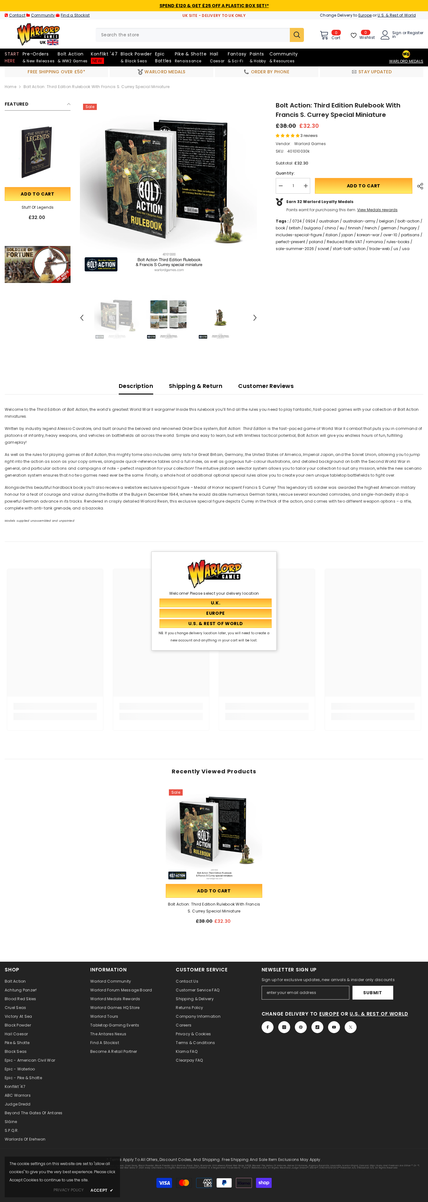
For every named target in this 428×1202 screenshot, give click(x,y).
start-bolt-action (349, 248)
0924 (310, 221)
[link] (37, 264)
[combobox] (193, 35)
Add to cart (38, 194)
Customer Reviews (266, 386)
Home (10, 86)
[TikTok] (317, 1027)
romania (374, 241)
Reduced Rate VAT (344, 241)
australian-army (359, 221)
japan (347, 235)
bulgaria (312, 228)
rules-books (398, 241)
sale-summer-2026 (295, 248)
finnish (354, 228)
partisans (410, 235)
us (396, 248)
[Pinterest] (301, 1027)
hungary (408, 228)
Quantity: (285, 173)
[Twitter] (351, 1027)
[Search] (200, 35)
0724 (297, 221)
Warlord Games (310, 143)
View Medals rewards (377, 209)
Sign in (396, 35)
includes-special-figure (299, 235)
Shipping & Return (195, 386)
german (388, 228)
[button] (81, 317)
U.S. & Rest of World (397, 15)
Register (415, 33)
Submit (372, 993)
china (330, 228)
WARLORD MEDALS (406, 61)
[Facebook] (268, 1027)
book (280, 228)
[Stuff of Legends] (37, 153)
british (294, 228)
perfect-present (290, 241)
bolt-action (409, 221)
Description (136, 386)
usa (406, 248)
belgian (386, 221)
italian (332, 235)
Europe (365, 15)
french (371, 228)
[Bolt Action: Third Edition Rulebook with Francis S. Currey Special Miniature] (214, 834)
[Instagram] (284, 1027)
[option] (168, 189)
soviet (323, 248)
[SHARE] (417, 186)
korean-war (368, 235)
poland (316, 241)
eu (342, 228)
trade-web (379, 248)
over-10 (390, 235)
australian (329, 221)
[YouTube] (334, 1027)
